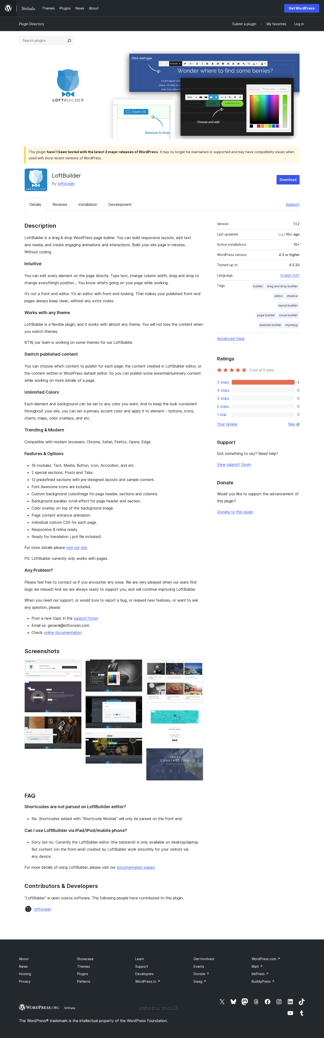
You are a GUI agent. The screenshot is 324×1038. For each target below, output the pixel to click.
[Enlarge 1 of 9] (75, 665)
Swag (200, 981)
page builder (266, 315)
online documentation (63, 632)
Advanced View (231, 338)
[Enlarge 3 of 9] (75, 722)
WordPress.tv (147, 981)
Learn (139, 959)
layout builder (288, 305)
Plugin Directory (31, 24)
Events (199, 966)
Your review (227, 424)
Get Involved (204, 959)
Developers (144, 974)
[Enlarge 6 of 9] (136, 738)
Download (288, 180)
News (23, 966)
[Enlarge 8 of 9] (196, 713)
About (23, 959)
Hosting (25, 974)
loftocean (66, 183)
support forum (86, 618)
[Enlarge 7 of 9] (196, 665)
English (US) (290, 275)
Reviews (59, 204)
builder (258, 286)
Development (120, 204)
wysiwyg (291, 325)
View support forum (234, 464)
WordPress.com (266, 959)
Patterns (83, 981)
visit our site (76, 547)
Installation (87, 204)
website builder (270, 325)
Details (35, 204)
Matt (257, 966)
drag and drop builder (282, 286)
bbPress (260, 974)
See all (294, 424)
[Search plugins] (69, 40)
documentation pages (136, 867)
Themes (83, 966)
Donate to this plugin (235, 512)
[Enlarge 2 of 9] (75, 687)
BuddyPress (263, 981)
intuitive (292, 296)
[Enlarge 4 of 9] (136, 665)
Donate (201, 974)
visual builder (288, 315)
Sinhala (69, 1008)
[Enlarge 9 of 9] (196, 754)
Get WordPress (302, 8)
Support (293, 204)
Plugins (82, 974)
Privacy (25, 981)
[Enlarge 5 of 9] (136, 702)
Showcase (85, 959)
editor (278, 296)
